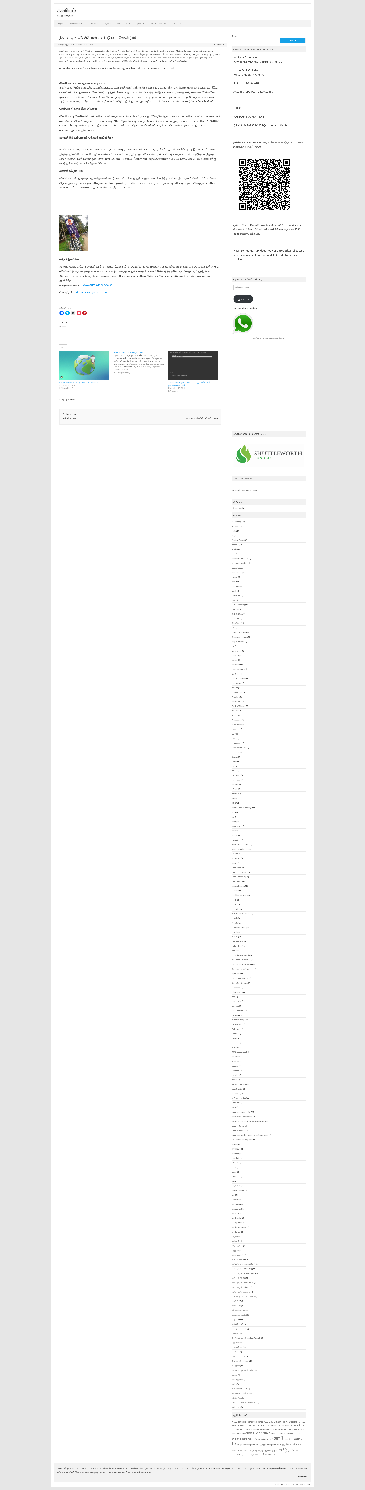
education (236, 701)
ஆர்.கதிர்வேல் (237, 1246)
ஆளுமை (235, 1250)
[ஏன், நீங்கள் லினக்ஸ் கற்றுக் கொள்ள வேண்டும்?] (85, 365)
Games (235, 757)
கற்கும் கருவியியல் (239, 1310)
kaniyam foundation (240, 844)
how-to (235, 785)
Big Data (235, 586)
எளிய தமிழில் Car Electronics (243, 1273)
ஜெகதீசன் (236, 1342)
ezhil (234, 734)
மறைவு (234, 1375)
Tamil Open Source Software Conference (249, 1121)
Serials (234, 1075)
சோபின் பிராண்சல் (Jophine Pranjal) (246, 1338)
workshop (236, 1232)
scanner (235, 1043)
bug (233, 600)
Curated (235, 655)
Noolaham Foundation (241, 960)
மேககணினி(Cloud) (239, 1389)
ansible (235, 549)
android (235, 545)
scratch (235, 1057)
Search (293, 40)
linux (234, 1433)
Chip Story (236, 623)
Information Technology (242, 808)
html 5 (234, 794)
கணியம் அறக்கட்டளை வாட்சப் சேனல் (269, 338)
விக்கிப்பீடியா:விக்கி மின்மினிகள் (244, 1402)
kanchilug (236, 840)
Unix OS (235, 1163)
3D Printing (236, 522)
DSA (292, 1425)
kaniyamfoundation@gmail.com (280, 142)
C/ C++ (235, 609)
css (233, 646)
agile (234, 531)
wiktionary (236, 1213)
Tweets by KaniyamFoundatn (244, 490)
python (298, 1433)
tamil (278, 1438)
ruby (234, 1038)
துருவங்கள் (245, 1455)
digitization (236, 683)
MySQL (235, 937)
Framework (236, 743)
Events (234, 729)
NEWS (234, 951)
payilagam (236, 987)
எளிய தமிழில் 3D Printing (242, 1269)
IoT (233, 812)
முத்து (234, 1384)
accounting (236, 526)
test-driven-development (242, 1140)
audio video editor (239, 563)
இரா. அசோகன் (238, 1259)
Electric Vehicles (238, 706)
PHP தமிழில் (237, 1001)
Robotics (235, 1029)
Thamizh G (297, 1439)
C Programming (238, 605)
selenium (235, 1070)
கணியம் (66, 10)
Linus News (236, 868)
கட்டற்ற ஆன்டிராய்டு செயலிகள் (244, 1296)
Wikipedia (241, 1445)
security (235, 1066)
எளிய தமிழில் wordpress (266, 1444)
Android (235, 1422)
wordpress (236, 1223)
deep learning (237, 669)
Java (234, 821)
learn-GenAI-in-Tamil (240, 849)
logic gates (240, 1433)
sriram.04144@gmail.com (91, 292)
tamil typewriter (238, 1130)
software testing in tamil (263, 1439)
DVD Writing (237, 692)
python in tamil (239, 1438)
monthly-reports (239, 927)
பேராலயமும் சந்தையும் (240, 1361)
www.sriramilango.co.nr (97, 284)
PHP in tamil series (286, 1433)
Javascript (236, 826)
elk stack (235, 711)
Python (235, 1015)
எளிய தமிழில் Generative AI (243, 1283)
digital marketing (239, 678)
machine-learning (239, 895)
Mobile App (237, 923)
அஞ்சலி (235, 1236)
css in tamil (236, 651)
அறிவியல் (235, 1241)
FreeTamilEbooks (239, 748)
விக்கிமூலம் (236, 1407)
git (233, 766)
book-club (236, 595)
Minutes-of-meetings (240, 914)
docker (235, 688)
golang (235, 771)
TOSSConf (236, 1149)
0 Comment (219, 44)
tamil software (238, 1126)
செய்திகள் (236, 1333)
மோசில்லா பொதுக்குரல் (241, 1393)
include (243, 1429)
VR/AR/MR (236, 1186)
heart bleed (237, 780)
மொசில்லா (274, 1455)
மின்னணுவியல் (238, 1379)
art (233, 554)
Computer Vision (239, 632)
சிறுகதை (258, 1451)
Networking (237, 946)
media (234, 904)
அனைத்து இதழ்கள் (76, 23)
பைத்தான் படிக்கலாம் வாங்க (242, 1370)
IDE (233, 798)
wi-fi (234, 1195)
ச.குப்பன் (235, 1319)
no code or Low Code (241, 955)
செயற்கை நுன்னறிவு (240, 1329)
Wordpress (250, 1444)
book (234, 591)
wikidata (235, 1200)
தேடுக (234, 36)
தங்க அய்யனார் (238, 1347)
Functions (236, 752)
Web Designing (238, 1190)
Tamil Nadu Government (242, 1117)
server (234, 1080)
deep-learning (268, 1425)
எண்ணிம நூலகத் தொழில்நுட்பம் (244, 1264)
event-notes (237, 725)
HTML (234, 789)
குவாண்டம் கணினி (239, 1315)
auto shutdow (238, 568)
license (235, 863)
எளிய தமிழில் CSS (239, 1278)
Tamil (234, 1107)
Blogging (293, 1422)
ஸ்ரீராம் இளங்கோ (67, 44)
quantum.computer (240, 1020)
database (236, 665)
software (236, 1093)
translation (236, 1158)
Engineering (237, 720)
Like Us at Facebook (243, 478)
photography (237, 992)
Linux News (236, 881)
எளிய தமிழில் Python (240, 1287)
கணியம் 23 (236, 1306)
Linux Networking (239, 877)
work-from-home (239, 1227)
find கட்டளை (69, 418)
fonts (234, 738)
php (233, 997)
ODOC (249, 1433)
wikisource (236, 1209)
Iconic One (279, 1484)
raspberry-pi (237, 1024)
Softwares (236, 1103)
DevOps (235, 674)
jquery (234, 835)
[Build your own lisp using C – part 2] (141, 362)
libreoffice (236, 858)
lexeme (235, 854)
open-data (236, 974)
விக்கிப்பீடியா (237, 1398)
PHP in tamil (275, 1433)
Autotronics (237, 572)
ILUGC (234, 803)
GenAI (234, 761)
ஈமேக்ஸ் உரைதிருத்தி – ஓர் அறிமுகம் (202, 418)
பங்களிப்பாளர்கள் (238, 1356)
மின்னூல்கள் (93, 23)
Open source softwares (241, 969)
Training (235, 1153)
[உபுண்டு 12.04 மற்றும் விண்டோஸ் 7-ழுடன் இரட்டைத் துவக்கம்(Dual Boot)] (194, 365)
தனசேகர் (235, 1352)
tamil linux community (241, 1112)
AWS (234, 582)
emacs (234, 715)
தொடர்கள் (254, 1455)
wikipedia (236, 1204)
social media (237, 1089)
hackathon (236, 775)
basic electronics (279, 1421)
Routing (235, 1034)
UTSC (234, 1167)
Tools (234, 1144)
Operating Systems (240, 983)
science (235, 1047)
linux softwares (238, 886)
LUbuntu (235, 891)
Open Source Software (241, 964)
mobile (235, 918)
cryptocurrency (238, 642)
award (234, 577)
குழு (118, 23)
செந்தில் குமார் (237, 1324)
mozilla (235, 932)
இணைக (243, 299)
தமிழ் (283, 1449)
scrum (234, 1061)
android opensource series (251, 1422)
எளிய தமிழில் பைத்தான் (241, 1292)
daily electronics (253, 1425)
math (234, 900)
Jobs (234, 831)
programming (237, 1010)
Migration (236, 909)
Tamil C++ (287, 1439)
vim (233, 1181)
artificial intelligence (240, 559)
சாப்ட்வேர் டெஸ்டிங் (247, 1451)
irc (233, 817)
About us (176, 23)
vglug (234, 1172)
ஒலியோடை (141, 23)
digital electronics (282, 1425)
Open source (261, 1433)
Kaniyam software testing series (278, 1429)
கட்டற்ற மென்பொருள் (290, 1444)
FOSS (237, 1429)
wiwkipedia (236, 1218)
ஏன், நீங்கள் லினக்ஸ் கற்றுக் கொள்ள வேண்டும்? (78, 382)
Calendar (235, 618)
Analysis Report (238, 540)
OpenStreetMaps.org (241, 978)
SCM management (239, 1052)
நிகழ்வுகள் (107, 23)
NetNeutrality (237, 941)
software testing (239, 1098)
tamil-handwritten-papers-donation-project (250, 1135)
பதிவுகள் (128, 23)
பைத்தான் (236, 1366)
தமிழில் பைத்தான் (270, 1450)
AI (233, 535)
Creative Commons (240, 637)
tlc (234, 1443)
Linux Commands (239, 872)
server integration (239, 1084)
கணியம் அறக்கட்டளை (159, 23)
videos (234, 1176)
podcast (235, 1006)
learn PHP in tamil (298, 1429)
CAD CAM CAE (238, 614)
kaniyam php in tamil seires (255, 1429)
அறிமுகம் (60, 23)
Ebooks (235, 697)
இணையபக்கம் (237, 1255)
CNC (234, 628)
